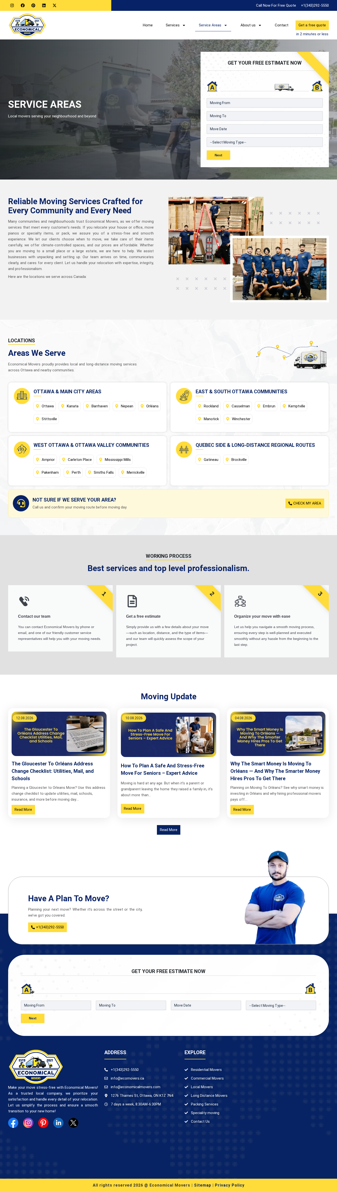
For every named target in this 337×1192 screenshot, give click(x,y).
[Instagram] (12, 5)
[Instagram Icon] (28, 1123)
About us (248, 25)
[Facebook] (23, 5)
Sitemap (202, 1185)
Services (173, 25)
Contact (281, 25)
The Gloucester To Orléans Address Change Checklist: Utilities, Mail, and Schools (53, 771)
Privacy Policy (229, 1185)
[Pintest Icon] (43, 1123)
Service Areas (210, 25)
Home (148, 25)
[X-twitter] (54, 5)
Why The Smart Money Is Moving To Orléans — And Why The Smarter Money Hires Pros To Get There (275, 771)
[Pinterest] (33, 5)
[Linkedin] (44, 5)
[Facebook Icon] (13, 1123)
